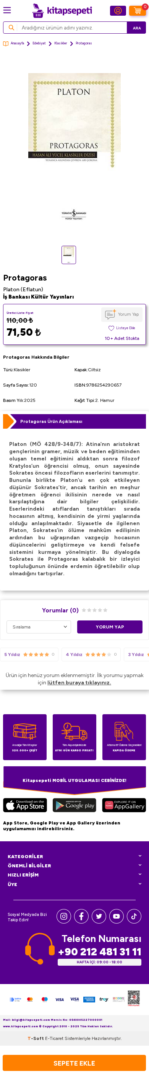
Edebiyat (39, 43)
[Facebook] (81, 922)
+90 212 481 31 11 (99, 951)
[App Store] (25, 806)
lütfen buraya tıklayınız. (79, 682)
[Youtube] (116, 922)
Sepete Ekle (74, 1063)
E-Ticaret (54, 1038)
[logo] (62, 10)
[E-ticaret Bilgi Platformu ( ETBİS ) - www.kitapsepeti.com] (134, 999)
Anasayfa (17, 43)
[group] (74, 150)
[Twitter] (99, 922)
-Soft (36, 1038)
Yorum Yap (128, 314)
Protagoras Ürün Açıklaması (51, 421)
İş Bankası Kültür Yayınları (38, 297)
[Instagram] (64, 922)
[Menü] (7, 10)
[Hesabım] (118, 11)
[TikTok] (134, 922)
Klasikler (60, 43)
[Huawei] (124, 806)
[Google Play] (74, 806)
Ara (137, 28)
